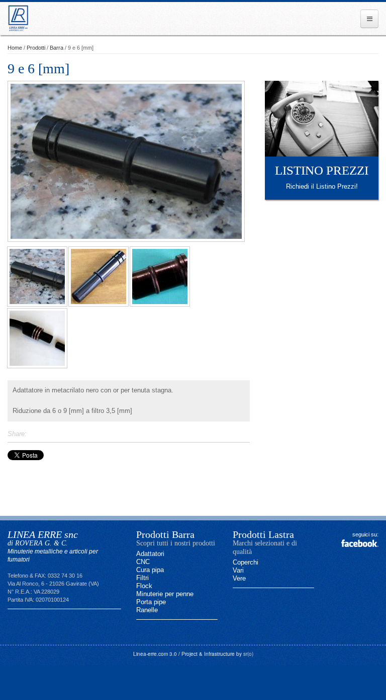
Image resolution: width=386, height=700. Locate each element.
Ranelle (147, 610)
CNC (143, 562)
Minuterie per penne (165, 594)
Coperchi (245, 562)
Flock (144, 586)
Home (15, 48)
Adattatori (150, 553)
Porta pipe (151, 602)
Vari (238, 570)
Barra (56, 48)
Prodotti (36, 48)
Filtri (142, 578)
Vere (239, 578)
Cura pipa (150, 570)
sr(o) (248, 653)
